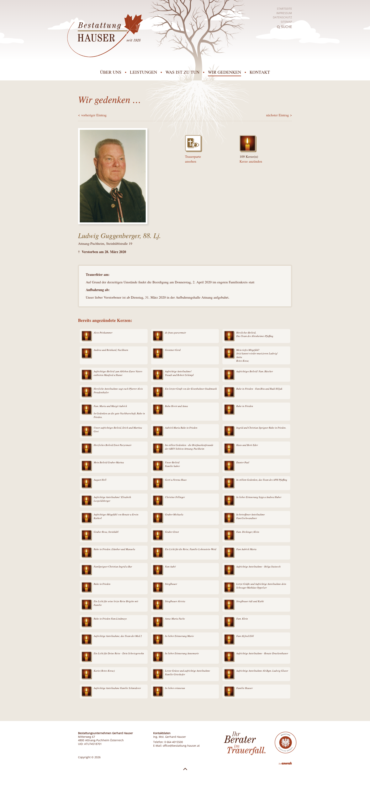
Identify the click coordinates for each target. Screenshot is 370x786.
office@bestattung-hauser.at (181, 745)
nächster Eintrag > (279, 115)
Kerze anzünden (251, 161)
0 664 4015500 (173, 742)
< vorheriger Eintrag (92, 115)
